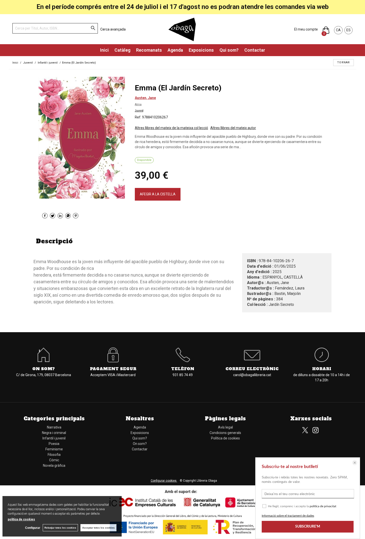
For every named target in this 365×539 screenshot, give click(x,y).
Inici (104, 50)
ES (348, 30)
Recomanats (149, 50)
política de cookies (21, 519)
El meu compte (306, 29)
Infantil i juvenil (54, 438)
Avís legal (225, 427)
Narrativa (54, 427)
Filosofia (54, 455)
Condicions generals (225, 433)
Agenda (175, 50)
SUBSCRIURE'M (307, 526)
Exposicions (201, 50)
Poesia (54, 444)
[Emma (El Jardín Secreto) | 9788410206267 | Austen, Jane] (81, 138)
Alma (138, 104)
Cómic (54, 460)
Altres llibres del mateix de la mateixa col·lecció (171, 128)
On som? (140, 444)
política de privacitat (323, 506)
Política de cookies (225, 438)
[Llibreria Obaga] (182, 29)
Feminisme (54, 449)
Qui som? (229, 50)
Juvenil (139, 110)
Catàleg (122, 50)
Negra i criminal (54, 433)
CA (338, 30)
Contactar (254, 50)
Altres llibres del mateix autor (233, 128)
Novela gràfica (54, 465)
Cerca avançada (113, 29)
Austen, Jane (145, 98)
